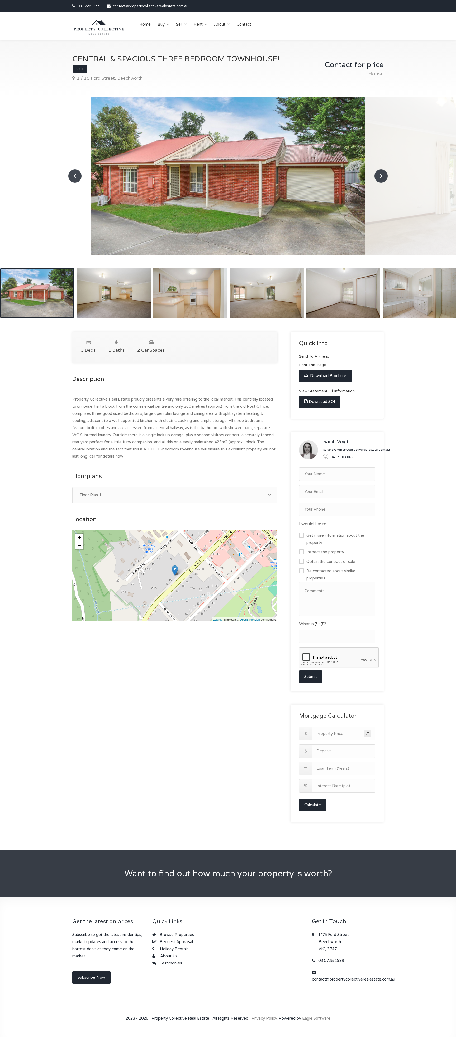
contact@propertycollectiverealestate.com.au (150, 6)
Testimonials (170, 963)
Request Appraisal (176, 941)
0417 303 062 (342, 457)
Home (145, 24)
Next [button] (381, 176)
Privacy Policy (264, 1018)
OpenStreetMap (250, 619)
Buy (161, 24)
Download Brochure (327, 375)
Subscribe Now (91, 977)
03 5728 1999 (89, 6)
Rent (198, 24)
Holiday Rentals (173, 948)
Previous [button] (75, 176)
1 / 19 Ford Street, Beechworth (109, 78)
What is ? (312, 623)
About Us (168, 956)
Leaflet (217, 619)
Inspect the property (325, 552)
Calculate (312, 804)
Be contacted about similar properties (330, 575)
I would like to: (313, 523)
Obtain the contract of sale (330, 561)
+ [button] (79, 537)
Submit (310, 676)
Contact (244, 24)
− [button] (79, 545)
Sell (179, 24)
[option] (228, 176)
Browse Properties (176, 934)
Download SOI (322, 401)
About (219, 24)
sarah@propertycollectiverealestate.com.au (356, 449)
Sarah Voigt (336, 441)
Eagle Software (316, 1018)
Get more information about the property (335, 539)
